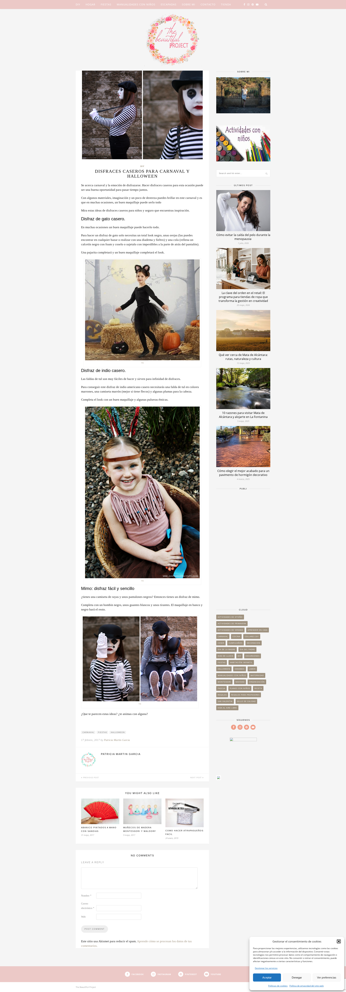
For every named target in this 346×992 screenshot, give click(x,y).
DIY (78, 4)
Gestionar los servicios (266, 968)
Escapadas (168, 4)
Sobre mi (188, 4)
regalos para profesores (245, 695)
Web (83, 916)
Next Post (196, 777)
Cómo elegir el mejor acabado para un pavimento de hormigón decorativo (243, 473)
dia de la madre (226, 649)
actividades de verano (230, 630)
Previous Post (90, 777)
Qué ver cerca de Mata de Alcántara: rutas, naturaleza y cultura (243, 357)
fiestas (102, 732)
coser (221, 643)
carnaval (88, 732)
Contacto (208, 4)
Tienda (226, 4)
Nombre (86, 895)
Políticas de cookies (278, 985)
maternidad (257, 675)
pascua (221, 688)
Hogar (90, 4)
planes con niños (240, 688)
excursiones (253, 656)
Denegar (297, 977)
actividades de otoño (230, 617)
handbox (240, 669)
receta (258, 688)
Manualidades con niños (136, 4)
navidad (240, 682)
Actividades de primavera (232, 623)
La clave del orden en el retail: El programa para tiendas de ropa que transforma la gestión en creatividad (243, 297)
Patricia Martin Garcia (117, 740)
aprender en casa (257, 630)
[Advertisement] (243, 547)
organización (257, 682)
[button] (339, 941)
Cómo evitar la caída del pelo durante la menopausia (243, 237)
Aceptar (267, 977)
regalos (222, 695)
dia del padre (247, 649)
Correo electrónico (87, 905)
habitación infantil (241, 662)
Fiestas (106, 4)
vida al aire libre (227, 707)
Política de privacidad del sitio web (306, 985)
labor (252, 669)
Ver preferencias (326, 977)
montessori (224, 682)
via (142, 363)
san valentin (225, 701)
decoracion (253, 643)
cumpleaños (235, 643)
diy (239, 656)
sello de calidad (246, 701)
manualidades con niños (232, 675)
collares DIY (252, 636)
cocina (236, 636)
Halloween (118, 732)
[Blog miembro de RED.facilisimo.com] (218, 779)
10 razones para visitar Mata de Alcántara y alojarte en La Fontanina (243, 415)
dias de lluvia (225, 656)
